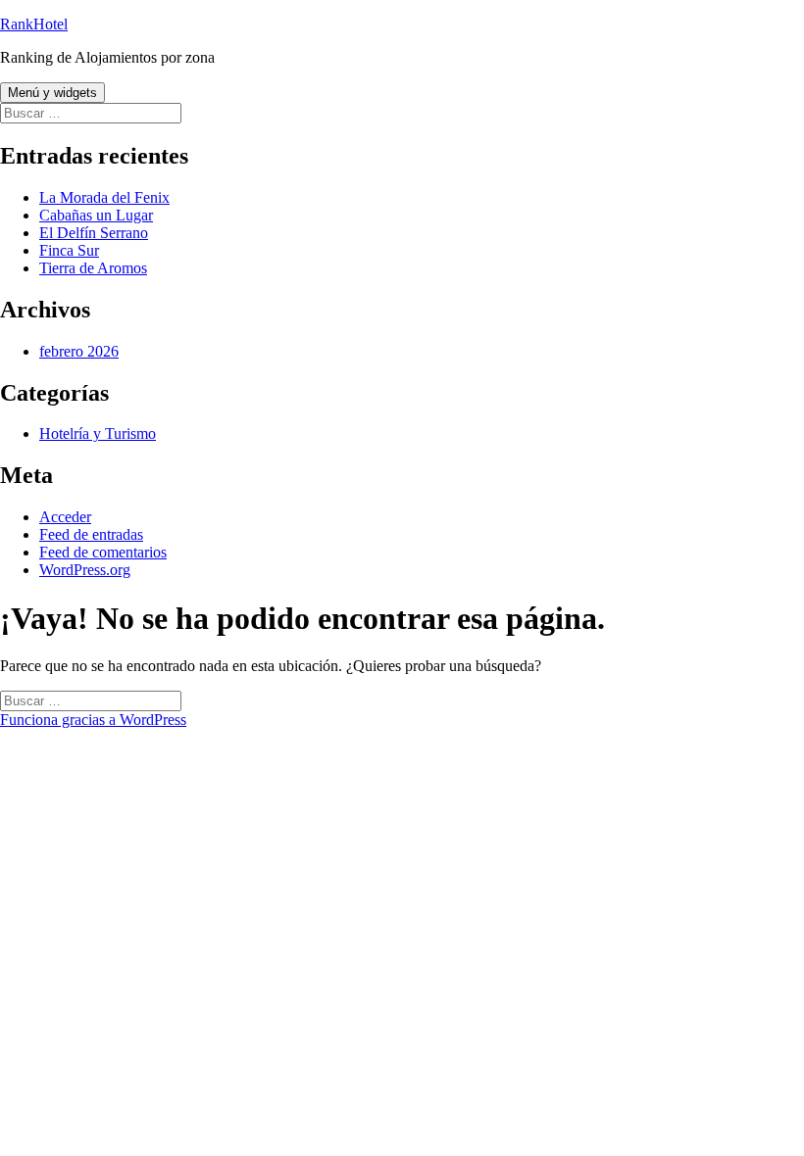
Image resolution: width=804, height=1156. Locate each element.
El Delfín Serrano (93, 232)
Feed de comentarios (103, 552)
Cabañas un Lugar (96, 215)
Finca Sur (69, 250)
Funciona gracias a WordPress (93, 719)
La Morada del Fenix (104, 197)
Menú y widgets (52, 92)
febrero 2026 (79, 351)
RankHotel (34, 24)
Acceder (65, 516)
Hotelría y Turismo (97, 433)
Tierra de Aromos (93, 268)
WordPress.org (84, 569)
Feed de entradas (91, 534)
